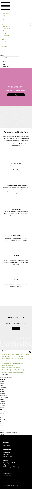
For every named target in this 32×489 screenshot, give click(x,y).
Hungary (2, 403)
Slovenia (2, 393)
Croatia (2, 430)
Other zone (3, 428)
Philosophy (6, 26)
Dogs (3, 15)
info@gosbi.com (7, 475)
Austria (2, 391)
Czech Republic (4, 397)
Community (6, 35)
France (2, 434)
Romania (2, 405)
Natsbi (4, 41)
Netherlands (3, 395)
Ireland (2, 389)
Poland (2, 413)
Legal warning (6, 452)
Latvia (1, 385)
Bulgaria (2, 407)
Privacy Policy (6, 454)
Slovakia (2, 383)
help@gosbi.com (7, 473)
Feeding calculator (4, 45)
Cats (3, 17)
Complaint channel (7, 456)
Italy (1, 409)
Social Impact (5, 32)
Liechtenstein (3, 415)
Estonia (2, 399)
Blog (3, 39)
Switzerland (3, 379)
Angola (2, 417)
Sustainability (6, 28)
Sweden (2, 424)
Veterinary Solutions (4, 21)
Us (2, 24)
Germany (2, 401)
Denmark (2, 420)
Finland (2, 422)
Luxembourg (3, 387)
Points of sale (5, 13)
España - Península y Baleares (8, 432)
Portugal (2, 411)
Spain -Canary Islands (6, 377)
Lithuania (2, 426)
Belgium (2, 381)
